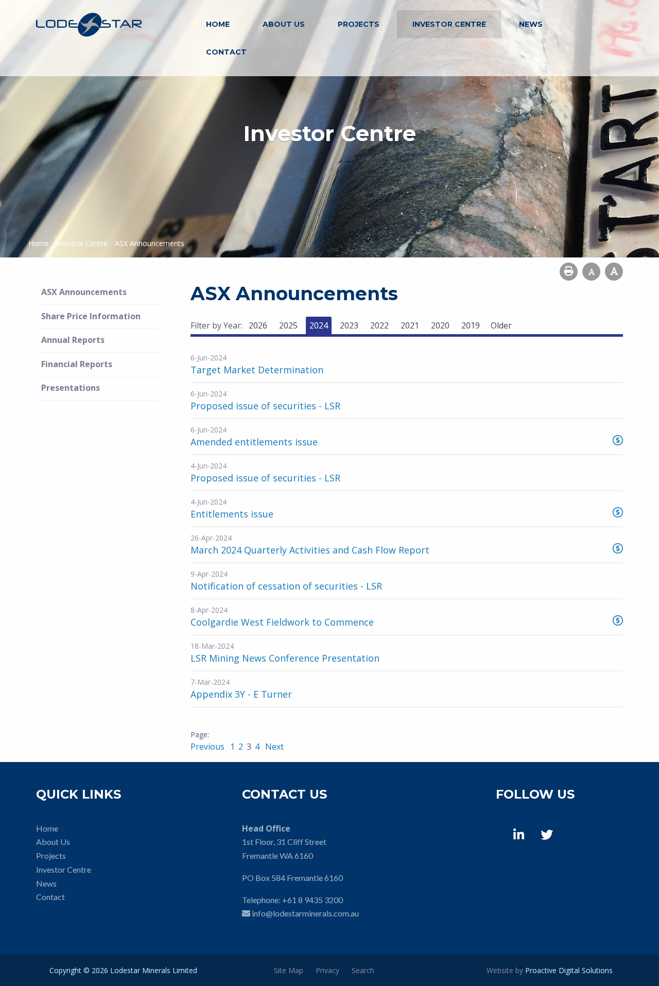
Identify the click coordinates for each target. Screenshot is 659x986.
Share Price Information (91, 316)
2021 (410, 325)
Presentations (70, 387)
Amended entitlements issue (254, 442)
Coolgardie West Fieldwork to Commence (282, 622)
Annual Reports (73, 339)
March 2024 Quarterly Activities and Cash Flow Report (309, 550)
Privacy (327, 970)
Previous (208, 746)
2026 (258, 325)
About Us (284, 24)
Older (501, 325)
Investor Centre (449, 24)
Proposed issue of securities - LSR (265, 406)
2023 (349, 325)
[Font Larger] (614, 272)
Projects (358, 24)
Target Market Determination (256, 370)
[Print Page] (569, 272)
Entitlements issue (231, 514)
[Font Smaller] (591, 272)
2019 (470, 325)
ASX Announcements (84, 292)
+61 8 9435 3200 (312, 900)
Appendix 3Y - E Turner (241, 694)
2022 (379, 325)
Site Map (288, 970)
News (531, 24)
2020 (440, 325)
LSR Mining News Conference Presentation (284, 658)
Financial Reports (76, 364)
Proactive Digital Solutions (569, 970)
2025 (288, 325)
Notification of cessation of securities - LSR (286, 586)
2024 (318, 325)
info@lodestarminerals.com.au (305, 913)
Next (273, 746)
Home (218, 24)
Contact (226, 52)
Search (363, 970)
